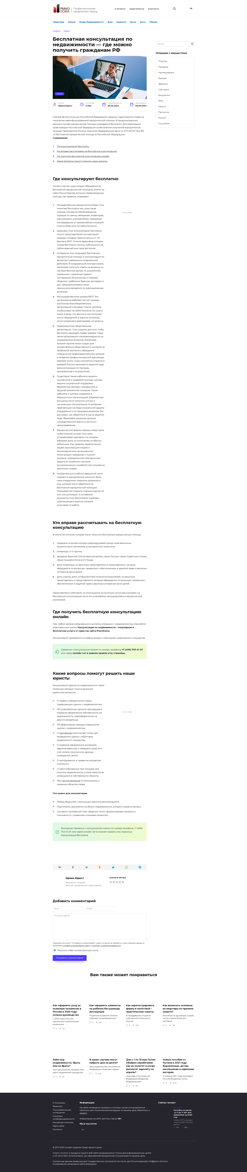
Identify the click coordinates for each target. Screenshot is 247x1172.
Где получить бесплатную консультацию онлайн (83, 156)
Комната (121, 22)
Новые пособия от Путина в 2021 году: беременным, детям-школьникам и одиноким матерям (178, 1066)
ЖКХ (160, 101)
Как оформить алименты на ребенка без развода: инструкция (105, 1008)
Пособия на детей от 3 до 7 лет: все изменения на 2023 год (183, 1113)
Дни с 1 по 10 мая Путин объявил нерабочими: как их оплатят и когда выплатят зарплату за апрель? (140, 1066)
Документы (164, 95)
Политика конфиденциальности (63, 1117)
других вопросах (71, 781)
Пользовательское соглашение (62, 1111)
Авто (142, 22)
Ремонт (162, 118)
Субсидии (163, 89)
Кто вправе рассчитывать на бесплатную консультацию (87, 151)
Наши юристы (136, 9)
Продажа (163, 67)
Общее (153, 22)
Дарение (163, 84)
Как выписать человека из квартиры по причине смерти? (178, 1008)
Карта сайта (58, 1126)
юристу (83, 1113)
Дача (133, 22)
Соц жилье (163, 123)
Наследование (166, 72)
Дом (110, 22)
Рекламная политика (63, 1122)
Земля (72, 22)
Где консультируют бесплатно (73, 146)
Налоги (162, 106)
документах (65, 733)
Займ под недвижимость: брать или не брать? (66, 1062)
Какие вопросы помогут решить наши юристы (82, 161)
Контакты (153, 9)
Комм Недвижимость (91, 22)
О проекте (119, 9)
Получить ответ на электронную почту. (78, 950)
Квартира (58, 22)
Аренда (162, 78)
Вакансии (57, 1106)
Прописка (163, 112)
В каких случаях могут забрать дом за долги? (103, 1061)
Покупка (162, 61)
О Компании (59, 1103)
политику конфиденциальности (106, 946)
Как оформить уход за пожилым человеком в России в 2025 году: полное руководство (67, 1010)
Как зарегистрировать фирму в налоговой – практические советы (140, 1008)
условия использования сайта (76, 946)
